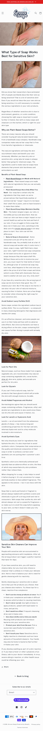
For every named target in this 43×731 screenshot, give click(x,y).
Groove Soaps (12, 724)
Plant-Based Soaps (13, 179)
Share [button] (6, 667)
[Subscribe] (33, 692)
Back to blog (23, 676)
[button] (2, 13)
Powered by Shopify (23, 724)
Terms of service (22, 727)
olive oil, (5, 379)
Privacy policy (36, 724)
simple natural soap (23, 229)
